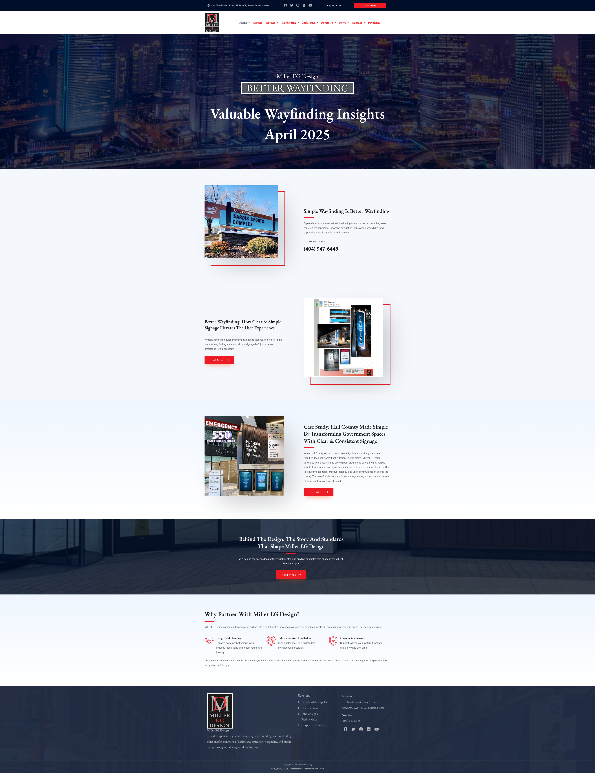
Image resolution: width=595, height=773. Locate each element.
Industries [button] (308, 22)
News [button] (342, 22)
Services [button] (270, 22)
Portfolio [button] (327, 22)
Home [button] (243, 22)
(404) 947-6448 (321, 249)
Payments (374, 22)
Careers (257, 22)
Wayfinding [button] (288, 22)
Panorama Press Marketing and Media (307, 769)
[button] (244, 22)
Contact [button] (357, 22)
